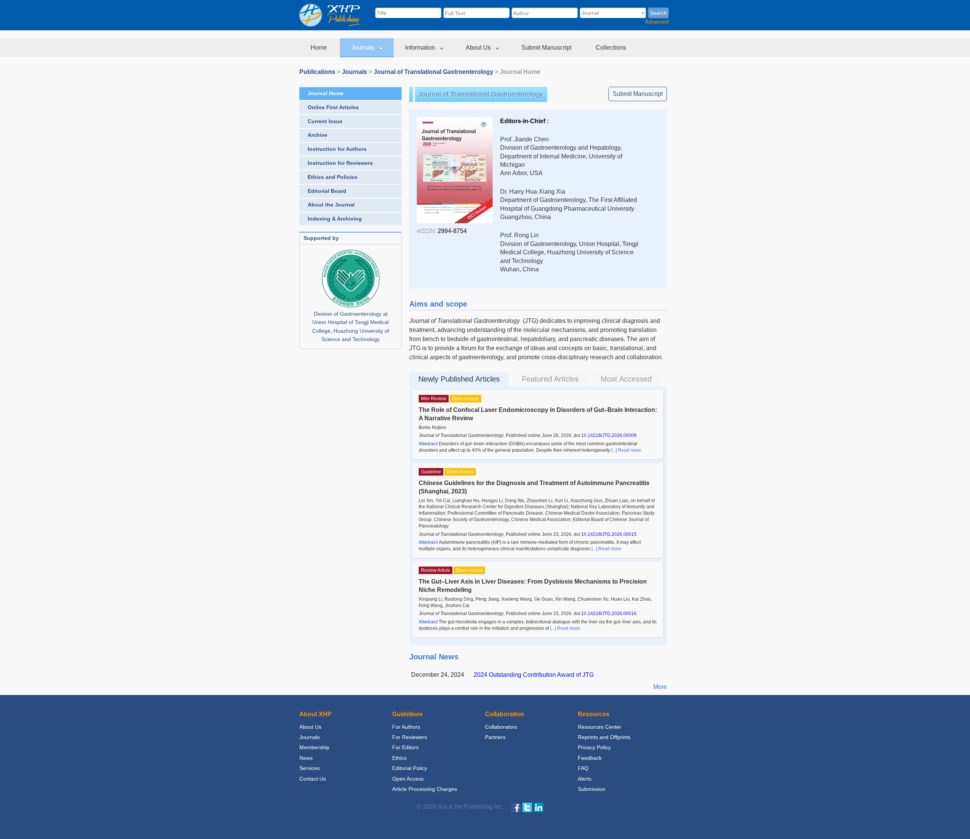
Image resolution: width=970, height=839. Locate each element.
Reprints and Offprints (604, 737)
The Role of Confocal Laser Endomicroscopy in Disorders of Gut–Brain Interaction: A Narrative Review (538, 414)
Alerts (584, 779)
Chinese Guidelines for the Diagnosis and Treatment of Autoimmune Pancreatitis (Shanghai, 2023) (534, 487)
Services (309, 768)
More (660, 687)
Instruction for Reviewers (340, 163)
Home (320, 47)
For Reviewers (409, 737)
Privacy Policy (594, 747)
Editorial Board (327, 191)
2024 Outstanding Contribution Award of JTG (534, 675)
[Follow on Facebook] (516, 807)
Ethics (399, 758)
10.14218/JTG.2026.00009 (609, 435)
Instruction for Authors (337, 149)
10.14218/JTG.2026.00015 (609, 534)
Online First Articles (333, 107)
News (306, 758)
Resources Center (599, 727)
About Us (479, 47)
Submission (591, 789)
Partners (495, 737)
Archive (317, 135)
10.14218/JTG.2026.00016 (609, 613)
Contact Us (312, 779)
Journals (363, 47)
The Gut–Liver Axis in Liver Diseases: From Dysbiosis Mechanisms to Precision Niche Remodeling (533, 585)
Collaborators (501, 727)
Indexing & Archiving (335, 219)
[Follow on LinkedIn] (538, 807)
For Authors (406, 727)
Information (420, 47)
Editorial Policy (409, 768)
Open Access (408, 779)
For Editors (405, 747)
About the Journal (331, 205)
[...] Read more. (626, 450)
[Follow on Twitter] (527, 807)
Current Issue (325, 121)
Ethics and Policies (332, 177)
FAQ (583, 768)
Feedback (590, 758)
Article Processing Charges (424, 789)
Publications (317, 72)
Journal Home (326, 93)
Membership (314, 747)
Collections (611, 47)
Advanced (657, 22)
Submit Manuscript (547, 47)
